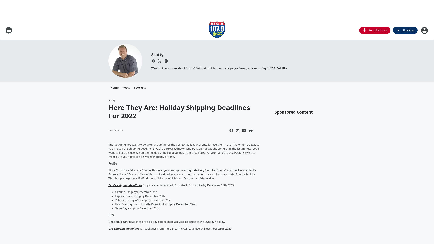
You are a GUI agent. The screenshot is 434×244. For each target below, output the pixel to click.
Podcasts (140, 87)
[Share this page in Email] (244, 130)
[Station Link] (217, 30)
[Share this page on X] (237, 130)
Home (115, 87)
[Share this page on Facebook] (231, 130)
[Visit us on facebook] (153, 61)
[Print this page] (250, 130)
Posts (126, 87)
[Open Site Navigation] (8, 30)
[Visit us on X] (160, 61)
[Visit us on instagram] (166, 61)
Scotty (157, 54)
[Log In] (425, 30)
